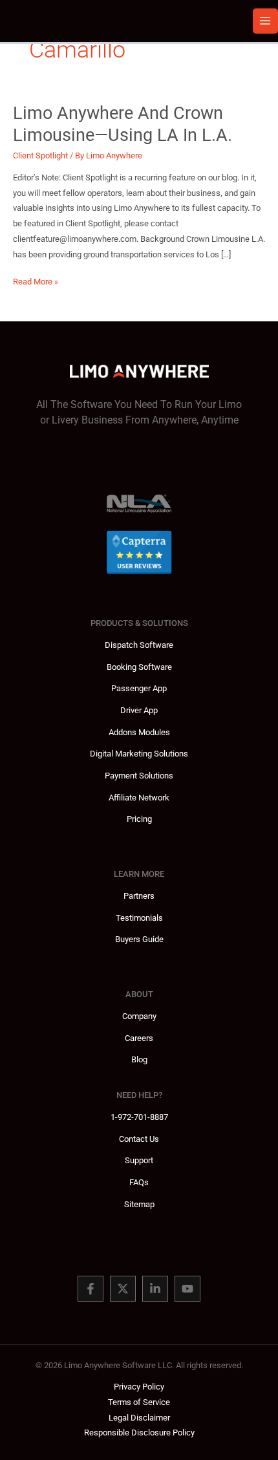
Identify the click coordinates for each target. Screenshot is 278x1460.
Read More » (35, 283)
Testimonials (139, 918)
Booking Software (139, 667)
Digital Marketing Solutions (139, 753)
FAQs (139, 1182)
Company (139, 1016)
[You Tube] (187, 1289)
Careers (139, 1038)
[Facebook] (90, 1289)
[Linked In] (155, 1289)
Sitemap (139, 1204)
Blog (139, 1059)
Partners (139, 896)
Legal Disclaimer (139, 1417)
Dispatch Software (139, 645)
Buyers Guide (139, 939)
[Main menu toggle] (265, 21)
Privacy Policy (139, 1386)
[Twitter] (123, 1289)
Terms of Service (139, 1402)
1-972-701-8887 (139, 1117)
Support (139, 1160)
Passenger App (139, 688)
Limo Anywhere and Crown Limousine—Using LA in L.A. (122, 124)
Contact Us (139, 1139)
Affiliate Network (139, 797)
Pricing (139, 819)
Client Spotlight (40, 155)
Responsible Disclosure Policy (139, 1432)
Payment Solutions (139, 775)
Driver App (139, 710)
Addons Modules (139, 732)
